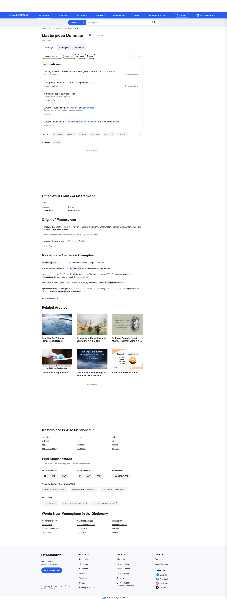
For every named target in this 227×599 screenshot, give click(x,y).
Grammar (83, 573)
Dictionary (74, 22)
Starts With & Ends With (55, 489)
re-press (115, 448)
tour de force (108, 134)
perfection (71, 134)
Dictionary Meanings (55, 29)
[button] (182, 15)
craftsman (92, 121)
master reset (47, 524)
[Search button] (155, 22)
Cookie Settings (123, 573)
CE (88, 476)
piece (56, 241)
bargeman (81, 448)
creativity (69, 107)
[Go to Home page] (19, 15)
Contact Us (159, 559)
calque (64, 241)
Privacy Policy (123, 564)
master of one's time (50, 520)
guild (116, 121)
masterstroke (95, 134)
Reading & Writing (87, 587)
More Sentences (48, 298)
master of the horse (85, 520)
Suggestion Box (161, 564)
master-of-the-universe (51, 528)
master (84, 121)
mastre (115, 444)
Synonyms (64, 47)
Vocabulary (84, 578)
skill (76, 107)
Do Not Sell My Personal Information (125, 584)
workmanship (87, 107)
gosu (44, 444)
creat (79, 437)
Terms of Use (122, 578)
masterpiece (122, 476)
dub (114, 437)
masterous (46, 532)
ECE (99, 476)
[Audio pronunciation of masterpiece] (89, 34)
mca (79, 441)
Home (44, 29)
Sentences (79, 47)
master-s (115, 528)
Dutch (71, 241)
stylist (114, 441)
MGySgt (45, 441)
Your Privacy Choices (116, 597)
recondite (46, 437)
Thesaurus (83, 564)
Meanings (49, 47)
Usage (82, 582)
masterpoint (117, 532)
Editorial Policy (123, 568)
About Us (121, 559)
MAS (64, 476)
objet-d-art (82, 134)
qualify (72, 121)
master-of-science (119, 524)
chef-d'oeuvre (58, 134)
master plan (117, 520)
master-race (82, 528)
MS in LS (81, 444)
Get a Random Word (52, 570)
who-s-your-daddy (49, 448)
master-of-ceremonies (86, 524)
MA (53, 476)
